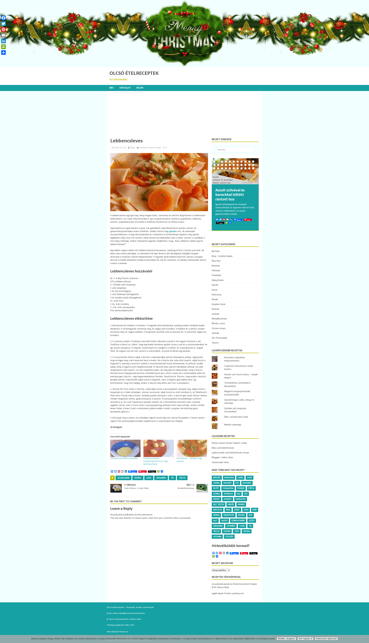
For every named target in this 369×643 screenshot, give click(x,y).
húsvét (216, 499)
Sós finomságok (219, 338)
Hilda (132, 148)
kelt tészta (218, 504)
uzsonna (217, 537)
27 (230, 168)
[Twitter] (3, 24)
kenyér (231, 504)
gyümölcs (228, 494)
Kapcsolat (125, 88)
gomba (216, 494)
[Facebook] (3, 18)
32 (249, 168)
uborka (246, 531)
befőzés (216, 478)
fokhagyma (228, 488)
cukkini (216, 483)
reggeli (241, 515)
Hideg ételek (218, 280)
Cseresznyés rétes (220, 462)
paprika (216, 515)
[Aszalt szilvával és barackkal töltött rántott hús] (235, 171)
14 (222, 165)
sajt (215, 521)
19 (241, 165)
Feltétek (216, 266)
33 (253, 168)
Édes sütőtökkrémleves (223, 448)
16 (230, 165)
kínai (228, 510)
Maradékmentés (219, 319)
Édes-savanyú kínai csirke (236, 417)
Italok (214, 290)
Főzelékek (216, 275)
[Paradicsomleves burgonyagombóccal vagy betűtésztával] (158, 448)
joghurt (228, 499)
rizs (250, 515)
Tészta (215, 343)
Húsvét (215, 285)
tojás (242, 526)
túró (236, 531)
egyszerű (247, 483)
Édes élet (216, 261)
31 (245, 168)
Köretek (215, 309)
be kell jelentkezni (143, 515)
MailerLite (123, 632)
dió (237, 483)
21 (249, 165)
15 (226, 165)
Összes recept (154, 148)
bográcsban (123, 478)
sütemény (231, 526)
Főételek (216, 270)
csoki (249, 478)
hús (245, 494)
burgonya (229, 478)
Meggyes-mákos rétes (222, 457)
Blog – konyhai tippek (222, 256)
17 (233, 165)
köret (237, 510)
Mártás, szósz (218, 323)
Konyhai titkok (218, 304)
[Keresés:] (235, 149)
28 (233, 168)
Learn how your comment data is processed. (169, 518)
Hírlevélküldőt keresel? (231, 546)
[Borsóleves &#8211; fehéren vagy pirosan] (192, 448)
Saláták (215, 333)
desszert (227, 483)
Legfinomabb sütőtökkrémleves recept (230, 452)
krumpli (137, 478)
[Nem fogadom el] (365, 639)
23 (214, 168)
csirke (240, 478)
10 (249, 161)
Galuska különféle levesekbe (124, 458)
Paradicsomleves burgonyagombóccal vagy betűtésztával (155, 461)
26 (226, 168)
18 (237, 165)
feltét (216, 488)
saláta (224, 521)
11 (253, 161)
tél (172, 478)
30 (241, 168)
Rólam (140, 88)
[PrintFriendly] (3, 47)
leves (148, 478)
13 (218, 165)
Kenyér (215, 299)
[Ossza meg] (3, 52)
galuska (173, 231)
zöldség (229, 537)
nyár (255, 510)
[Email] (3, 35)
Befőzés (216, 251)
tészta (182, 478)
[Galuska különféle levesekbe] (125, 448)
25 (222, 168)
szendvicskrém (238, 521)
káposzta (217, 510)
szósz (252, 521)
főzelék (240, 488)
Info (112, 88)
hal (238, 494)
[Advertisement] (184, 116)
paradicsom (229, 515)
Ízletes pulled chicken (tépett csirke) (229, 443)
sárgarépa (161, 478)
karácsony (241, 499)
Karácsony (216, 294)
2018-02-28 (120, 148)
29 (237, 168)
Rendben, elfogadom (286, 639)
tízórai (227, 531)
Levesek (143, 148)
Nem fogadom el (305, 639)
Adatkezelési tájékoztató (326, 639)
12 (214, 165)
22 (253, 165)
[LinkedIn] (3, 41)
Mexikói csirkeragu (232, 425)
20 (245, 165)
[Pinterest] (3, 29)
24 (218, 168)
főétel (251, 488)
